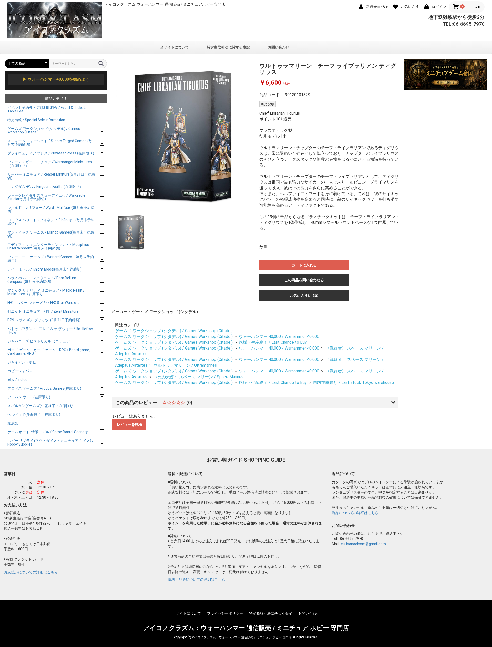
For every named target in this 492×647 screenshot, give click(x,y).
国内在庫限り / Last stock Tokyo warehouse (353, 382)
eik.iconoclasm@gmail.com (363, 544)
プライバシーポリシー (225, 613)
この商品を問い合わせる (304, 280)
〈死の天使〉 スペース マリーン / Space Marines (198, 376)
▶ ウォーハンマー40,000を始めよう (56, 79)
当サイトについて (174, 47)
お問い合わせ (278, 47)
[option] (183, 136)
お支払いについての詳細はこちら (31, 572)
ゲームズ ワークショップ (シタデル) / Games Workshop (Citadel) (174, 330)
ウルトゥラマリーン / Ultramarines (185, 365)
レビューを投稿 (129, 424)
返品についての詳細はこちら (355, 513)
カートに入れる (304, 265)
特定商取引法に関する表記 (228, 47)
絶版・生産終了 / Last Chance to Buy (273, 342)
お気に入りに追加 (304, 296)
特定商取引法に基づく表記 (270, 613)
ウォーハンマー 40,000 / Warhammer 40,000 (279, 336)
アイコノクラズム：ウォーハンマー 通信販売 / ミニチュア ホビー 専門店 (246, 628)
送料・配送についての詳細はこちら (196, 579)
